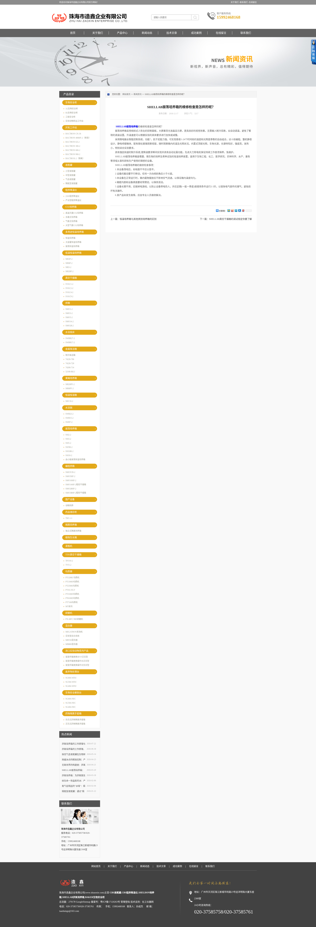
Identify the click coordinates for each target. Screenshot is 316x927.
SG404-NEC (71, 707)
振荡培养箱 (71, 428)
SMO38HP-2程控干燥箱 (76, 493)
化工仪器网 (148, 902)
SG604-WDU (71, 678)
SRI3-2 (68, 267)
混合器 (68, 625)
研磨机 (68, 613)
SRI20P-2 (69, 271)
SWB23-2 (69, 414)
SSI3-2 (68, 439)
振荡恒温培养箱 (72, 246)
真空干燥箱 (71, 278)
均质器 (68, 571)
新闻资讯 (138, 94)
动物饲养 (69, 505)
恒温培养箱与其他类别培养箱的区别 (138, 219)
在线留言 (253, 2)
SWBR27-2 (70, 338)
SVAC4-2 (69, 292)
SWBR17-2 (70, 342)
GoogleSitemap (83, 902)
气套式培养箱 (71, 221)
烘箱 (67, 303)
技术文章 (171, 32)
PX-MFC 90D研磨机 (74, 619)
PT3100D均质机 (72, 594)
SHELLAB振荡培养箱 (127, 126)
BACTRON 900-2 (73, 154)
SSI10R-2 (69, 451)
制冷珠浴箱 (70, 355)
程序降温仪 (71, 190)
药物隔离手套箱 (73, 713)
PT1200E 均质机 (72, 577)
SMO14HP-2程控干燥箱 (76, 484)
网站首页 (126, 94)
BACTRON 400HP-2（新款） (78, 138)
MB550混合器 (72, 640)
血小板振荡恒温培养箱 (75, 459)
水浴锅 (68, 407)
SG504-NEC (71, 703)
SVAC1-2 (69, 284)
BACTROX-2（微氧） (75, 158)
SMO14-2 (70, 321)
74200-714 (70, 367)
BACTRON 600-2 (73, 150)
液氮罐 (68, 165)
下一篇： (204, 219)
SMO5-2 (69, 317)
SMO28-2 (70, 325)
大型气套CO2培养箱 (74, 225)
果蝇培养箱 (71, 378)
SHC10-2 (69, 401)
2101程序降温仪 (72, 196)
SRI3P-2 (69, 259)
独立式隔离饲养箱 (73, 531)
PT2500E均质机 (72, 586)
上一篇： (115, 219)
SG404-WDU (71, 686)
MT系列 (69, 606)
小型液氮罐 (70, 171)
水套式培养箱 (71, 217)
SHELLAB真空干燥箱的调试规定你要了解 (230, 219)
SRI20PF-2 (70, 384)
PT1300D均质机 (72, 582)
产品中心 (122, 32)
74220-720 (70, 363)
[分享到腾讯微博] (236, 210)
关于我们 (97, 32)
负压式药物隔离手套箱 (75, 720)
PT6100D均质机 (72, 598)
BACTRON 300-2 (73, 146)
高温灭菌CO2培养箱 (74, 213)
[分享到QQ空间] (228, 210)
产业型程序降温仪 (73, 200)
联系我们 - (244, 2)
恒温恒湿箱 (71, 395)
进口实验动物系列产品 (76, 650)
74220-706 (70, 359)
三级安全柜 (70, 117)
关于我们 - (235, 2)
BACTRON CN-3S (73, 134)
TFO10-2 (69, 561)
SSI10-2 (69, 455)
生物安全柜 (71, 102)
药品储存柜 (71, 512)
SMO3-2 (69, 313)
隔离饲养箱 (71, 525)
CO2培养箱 (71, 207)
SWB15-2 (69, 418)
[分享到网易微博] (243, 210)
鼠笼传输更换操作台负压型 (77, 665)
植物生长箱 (71, 537)
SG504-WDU (71, 682)
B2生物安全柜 (72, 113)
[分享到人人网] (239, 210)
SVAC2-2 (69, 288)
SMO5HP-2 (70, 476)
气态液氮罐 (70, 179)
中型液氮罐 (70, 175)
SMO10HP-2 (71, 480)
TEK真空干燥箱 (73, 554)
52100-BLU (70, 372)
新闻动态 (147, 32)
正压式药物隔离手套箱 (75, 724)
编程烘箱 (70, 466)
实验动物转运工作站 (74, 121)
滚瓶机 (68, 546)
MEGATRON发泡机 (74, 632)
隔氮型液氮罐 (71, 183)
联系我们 (245, 32)
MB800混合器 (72, 644)
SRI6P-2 (69, 263)
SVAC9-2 (69, 296)
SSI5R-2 (69, 447)
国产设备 (70, 499)
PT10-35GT (70, 590)
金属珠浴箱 (71, 349)
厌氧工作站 (71, 127)
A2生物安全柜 (72, 109)
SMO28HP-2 (71, 489)
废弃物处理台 (72, 671)
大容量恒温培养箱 (73, 242)
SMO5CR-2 (70, 472)
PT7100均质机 (72, 602)
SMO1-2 (69, 309)
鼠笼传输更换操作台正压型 (77, 661)
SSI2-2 (68, 435)
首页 (72, 32)
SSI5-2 (68, 443)
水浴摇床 (70, 332)
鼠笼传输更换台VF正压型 (77, 657)
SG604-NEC (71, 699)
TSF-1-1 (69, 518)
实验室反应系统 (72, 636)
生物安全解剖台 (73, 692)
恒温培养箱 (70, 238)
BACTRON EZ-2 (72, 142)
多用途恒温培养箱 (74, 232)
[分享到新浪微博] (232, 210)
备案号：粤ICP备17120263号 (105, 902)
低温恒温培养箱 (73, 253)
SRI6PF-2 (70, 388)
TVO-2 (68, 565)
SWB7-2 (69, 422)
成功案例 (196, 32)
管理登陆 (125, 902)
